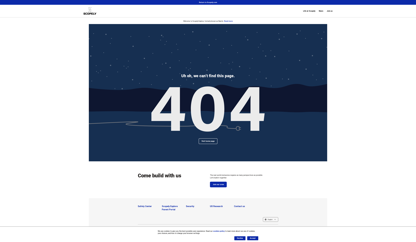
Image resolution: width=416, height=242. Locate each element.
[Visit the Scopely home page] (89, 11)
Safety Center (145, 206)
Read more (228, 21)
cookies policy (219, 231)
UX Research (216, 206)
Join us (330, 11)
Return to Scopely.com (208, 2)
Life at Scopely (309, 11)
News (321, 11)
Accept (253, 238)
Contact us (239, 206)
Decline (240, 238)
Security (190, 206)
